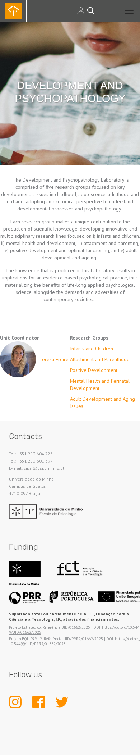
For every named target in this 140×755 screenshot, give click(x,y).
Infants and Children (91, 348)
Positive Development (93, 370)
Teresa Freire (54, 359)
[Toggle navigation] (129, 11)
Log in (81, 11)
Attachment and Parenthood (100, 359)
